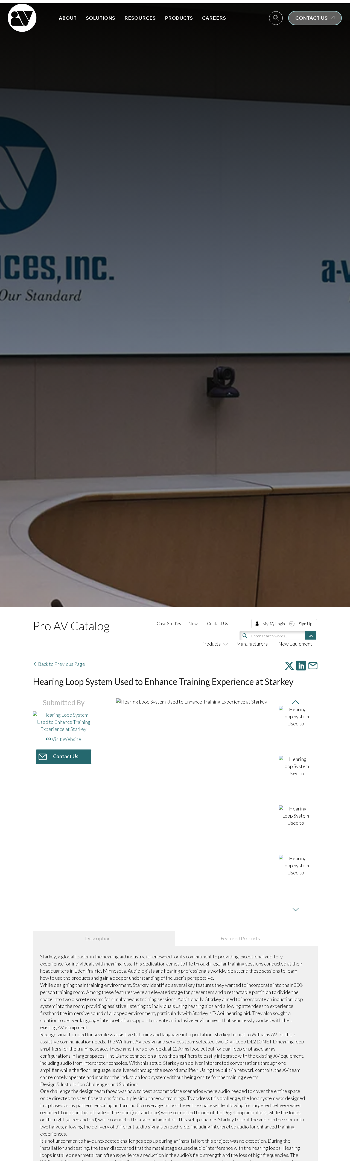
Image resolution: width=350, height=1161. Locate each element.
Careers (214, 18)
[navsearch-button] (276, 18)
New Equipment (295, 644)
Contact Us (217, 623)
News (194, 623)
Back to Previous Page (61, 664)
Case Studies (169, 623)
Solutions (100, 18)
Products (179, 18)
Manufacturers (252, 644)
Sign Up (306, 623)
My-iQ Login (273, 623)
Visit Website (66, 739)
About (68, 18)
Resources (140, 18)
